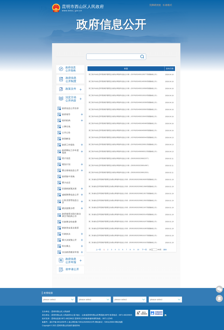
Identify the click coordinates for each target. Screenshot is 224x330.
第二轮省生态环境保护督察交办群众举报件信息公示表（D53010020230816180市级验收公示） (123, 228)
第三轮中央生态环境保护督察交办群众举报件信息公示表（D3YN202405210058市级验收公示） (123, 88)
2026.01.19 (169, 179)
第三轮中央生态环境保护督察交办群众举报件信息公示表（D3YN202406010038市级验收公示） (123, 102)
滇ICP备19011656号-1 (58, 322)
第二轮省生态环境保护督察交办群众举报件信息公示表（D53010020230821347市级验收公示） (123, 207)
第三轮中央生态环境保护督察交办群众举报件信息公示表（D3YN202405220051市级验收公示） (123, 144)
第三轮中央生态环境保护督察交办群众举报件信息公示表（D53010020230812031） (119, 172)
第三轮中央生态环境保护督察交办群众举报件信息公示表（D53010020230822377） (119, 158)
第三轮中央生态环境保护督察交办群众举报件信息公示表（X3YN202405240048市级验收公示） (123, 123)
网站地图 (119, 322)
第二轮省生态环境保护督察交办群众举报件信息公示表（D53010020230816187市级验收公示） (123, 221)
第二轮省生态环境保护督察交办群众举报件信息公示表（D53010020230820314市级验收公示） (123, 214)
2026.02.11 (169, 158)
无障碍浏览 (155, 5)
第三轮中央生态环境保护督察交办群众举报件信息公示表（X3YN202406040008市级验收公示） (123, 130)
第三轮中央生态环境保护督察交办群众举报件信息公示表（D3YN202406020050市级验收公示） (123, 109)
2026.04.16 (169, 74)
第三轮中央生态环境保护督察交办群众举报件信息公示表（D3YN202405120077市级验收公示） (123, 74)
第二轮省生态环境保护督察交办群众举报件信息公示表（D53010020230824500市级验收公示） (123, 179)
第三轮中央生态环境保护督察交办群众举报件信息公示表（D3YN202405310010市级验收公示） (123, 95)
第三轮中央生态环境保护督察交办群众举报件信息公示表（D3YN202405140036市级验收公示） (123, 81)
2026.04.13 (169, 137)
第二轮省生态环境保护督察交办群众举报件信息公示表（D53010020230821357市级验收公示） (123, 193)
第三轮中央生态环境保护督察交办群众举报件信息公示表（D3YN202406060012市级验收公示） (123, 151)
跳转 (165, 250)
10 (138, 250)
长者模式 (167, 5)
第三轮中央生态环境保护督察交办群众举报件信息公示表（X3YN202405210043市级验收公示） (123, 116)
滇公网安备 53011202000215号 (81, 322)
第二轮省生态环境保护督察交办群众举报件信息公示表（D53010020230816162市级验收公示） (123, 242)
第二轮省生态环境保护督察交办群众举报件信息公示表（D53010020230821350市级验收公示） (123, 200)
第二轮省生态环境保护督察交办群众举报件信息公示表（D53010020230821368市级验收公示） (123, 186)
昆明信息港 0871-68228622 (62, 318)
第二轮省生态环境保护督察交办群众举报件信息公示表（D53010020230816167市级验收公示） (123, 235)
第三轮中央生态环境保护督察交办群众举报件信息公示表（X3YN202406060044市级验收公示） (123, 137)
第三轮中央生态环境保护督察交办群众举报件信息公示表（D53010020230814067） (119, 165)
